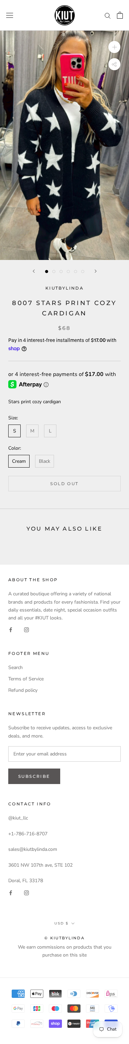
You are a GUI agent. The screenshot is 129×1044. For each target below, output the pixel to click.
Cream (19, 461)
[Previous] (34, 271)
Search (15, 667)
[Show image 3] (61, 271)
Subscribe (34, 776)
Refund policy (22, 690)
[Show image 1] (46, 271)
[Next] (96, 271)
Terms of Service (26, 679)
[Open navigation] (9, 15)
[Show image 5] (75, 271)
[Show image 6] (82, 271)
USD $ (61, 923)
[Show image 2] (53, 271)
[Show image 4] (68, 271)
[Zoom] (114, 47)
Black (44, 461)
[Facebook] (10, 630)
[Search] (108, 15)
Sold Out (64, 483)
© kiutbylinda (64, 938)
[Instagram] (26, 630)
